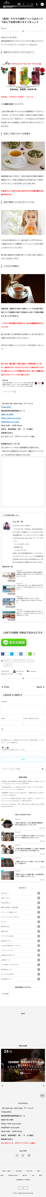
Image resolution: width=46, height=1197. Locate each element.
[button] (42, 4)
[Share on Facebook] (23, 4)
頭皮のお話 (20, 931)
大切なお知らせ (20, 902)
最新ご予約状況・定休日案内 (20, 907)
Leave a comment (8, 674)
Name (3, 718)
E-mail (25, 718)
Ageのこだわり (20, 898)
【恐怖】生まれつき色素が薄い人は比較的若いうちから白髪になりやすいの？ (29, 875)
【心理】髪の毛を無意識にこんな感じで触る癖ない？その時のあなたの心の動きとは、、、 (30, 849)
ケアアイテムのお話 (20, 936)
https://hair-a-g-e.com (11, 418)
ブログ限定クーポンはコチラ (20, 964)
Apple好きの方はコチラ (20, 955)
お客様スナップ (20, 960)
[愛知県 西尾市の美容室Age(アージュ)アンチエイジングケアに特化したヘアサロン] (6, 3)
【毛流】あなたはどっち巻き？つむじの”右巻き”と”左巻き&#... (29, 862)
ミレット (30, 660)
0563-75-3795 (7, 414)
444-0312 (7, 407)
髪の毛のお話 (20, 926)
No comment (32, 671)
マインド (20, 922)
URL (2, 729)
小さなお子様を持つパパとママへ (20, 945)
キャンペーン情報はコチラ (20, 912)
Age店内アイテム (10, 606)
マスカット (8, 665)
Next (39, 687)
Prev (6, 687)
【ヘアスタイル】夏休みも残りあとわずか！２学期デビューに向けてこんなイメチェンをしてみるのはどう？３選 (29, 613)
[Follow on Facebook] (23, 1155)
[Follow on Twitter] (27, 4)
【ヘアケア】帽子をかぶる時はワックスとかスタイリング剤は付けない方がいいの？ (30, 836)
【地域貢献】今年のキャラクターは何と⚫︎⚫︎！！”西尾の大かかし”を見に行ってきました (29, 600)
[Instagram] (32, 4)
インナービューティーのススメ (20, 917)
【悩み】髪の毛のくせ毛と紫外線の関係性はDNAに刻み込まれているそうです (29, 824)
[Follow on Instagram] (29, 1155)
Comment (4, 701)
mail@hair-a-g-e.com (10, 422)
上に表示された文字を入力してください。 (14, 750)
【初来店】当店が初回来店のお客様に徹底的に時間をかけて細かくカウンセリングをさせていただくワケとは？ (29, 574)
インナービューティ (18, 660)
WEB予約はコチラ (20, 969)
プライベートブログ (20, 950)
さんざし (7, 660)
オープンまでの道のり (20, 974)
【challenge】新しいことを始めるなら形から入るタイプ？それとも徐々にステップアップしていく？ (29, 587)
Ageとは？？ (11, 580)
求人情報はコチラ (20, 979)
